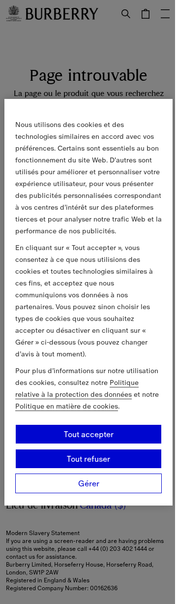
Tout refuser (88, 459)
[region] (88, 302)
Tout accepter (89, 434)
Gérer (88, 483)
